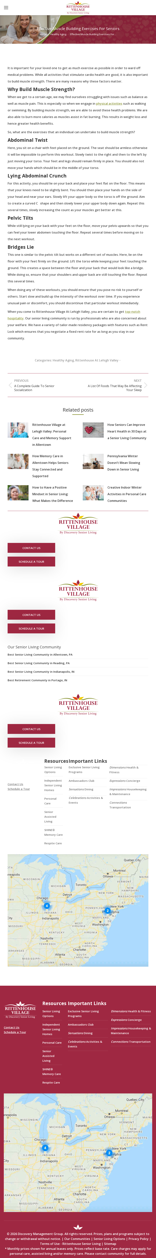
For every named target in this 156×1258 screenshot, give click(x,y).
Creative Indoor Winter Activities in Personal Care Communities (126, 494)
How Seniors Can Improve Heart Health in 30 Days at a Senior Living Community (126, 431)
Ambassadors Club (81, 781)
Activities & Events (86, 800)
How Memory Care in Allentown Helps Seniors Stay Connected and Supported (50, 466)
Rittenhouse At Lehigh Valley (97, 360)
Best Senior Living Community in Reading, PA (39, 663)
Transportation (120, 805)
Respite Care (53, 843)
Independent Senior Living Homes (53, 785)
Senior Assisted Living (50, 816)
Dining (81, 789)
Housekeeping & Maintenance (128, 791)
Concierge (124, 781)
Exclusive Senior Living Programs (84, 769)
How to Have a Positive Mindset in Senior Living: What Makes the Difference (52, 494)
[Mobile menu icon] (6, 7)
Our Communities (77, 1239)
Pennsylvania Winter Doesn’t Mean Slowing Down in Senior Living (123, 462)
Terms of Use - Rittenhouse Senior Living (70, 1244)
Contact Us (15, 784)
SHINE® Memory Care (53, 832)
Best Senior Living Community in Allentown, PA (40, 654)
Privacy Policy (139, 1239)
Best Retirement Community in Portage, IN (37, 680)
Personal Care (50, 801)
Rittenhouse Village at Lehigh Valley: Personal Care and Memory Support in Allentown (51, 435)
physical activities (109, 103)
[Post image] (18, 430)
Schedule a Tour (19, 789)
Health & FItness (123, 769)
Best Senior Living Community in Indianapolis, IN (41, 671)
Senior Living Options (53, 769)
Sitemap (110, 1244)
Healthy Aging (63, 360)
